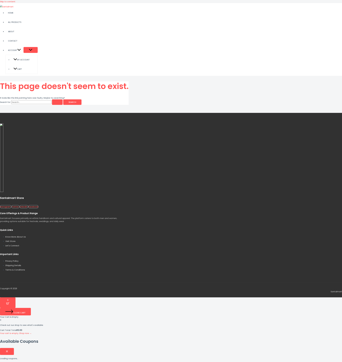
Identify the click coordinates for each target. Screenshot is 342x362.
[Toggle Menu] (31, 50)
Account (12, 50)
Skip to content (7, 1)
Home (10, 12)
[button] (19, 50)
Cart (19, 69)
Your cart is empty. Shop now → (16, 333)
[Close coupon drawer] (7, 351)
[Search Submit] (57, 102)
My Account (23, 59)
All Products (14, 22)
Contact (12, 41)
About (11, 31)
